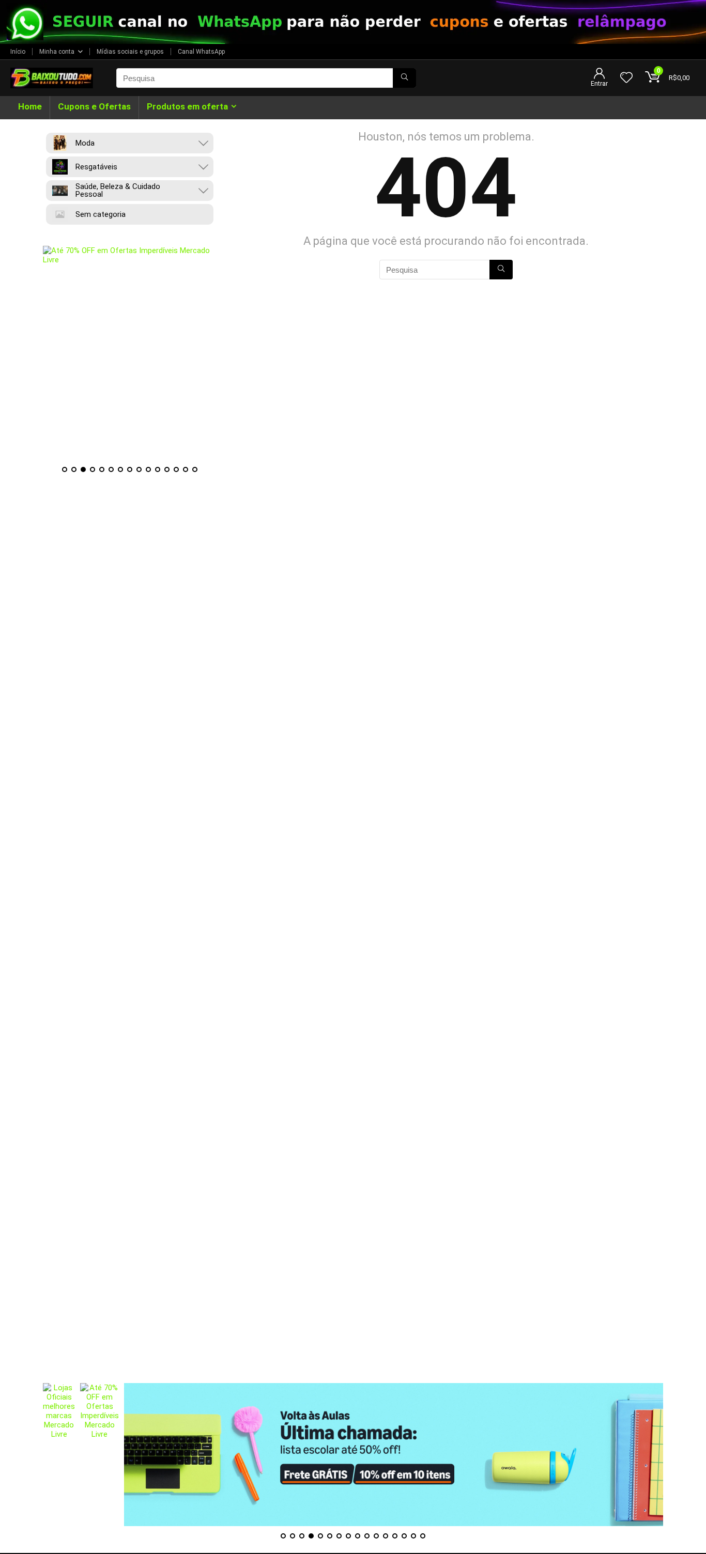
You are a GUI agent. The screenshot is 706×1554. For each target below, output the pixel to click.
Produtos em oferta (187, 106)
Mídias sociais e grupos (130, 51)
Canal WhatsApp (201, 51)
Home (30, 106)
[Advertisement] (353, 1310)
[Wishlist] (626, 78)
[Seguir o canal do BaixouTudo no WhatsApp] (353, 22)
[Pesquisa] (404, 78)
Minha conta (56, 51)
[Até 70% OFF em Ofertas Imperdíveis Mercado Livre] (130, 353)
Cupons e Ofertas (94, 106)
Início (17, 51)
